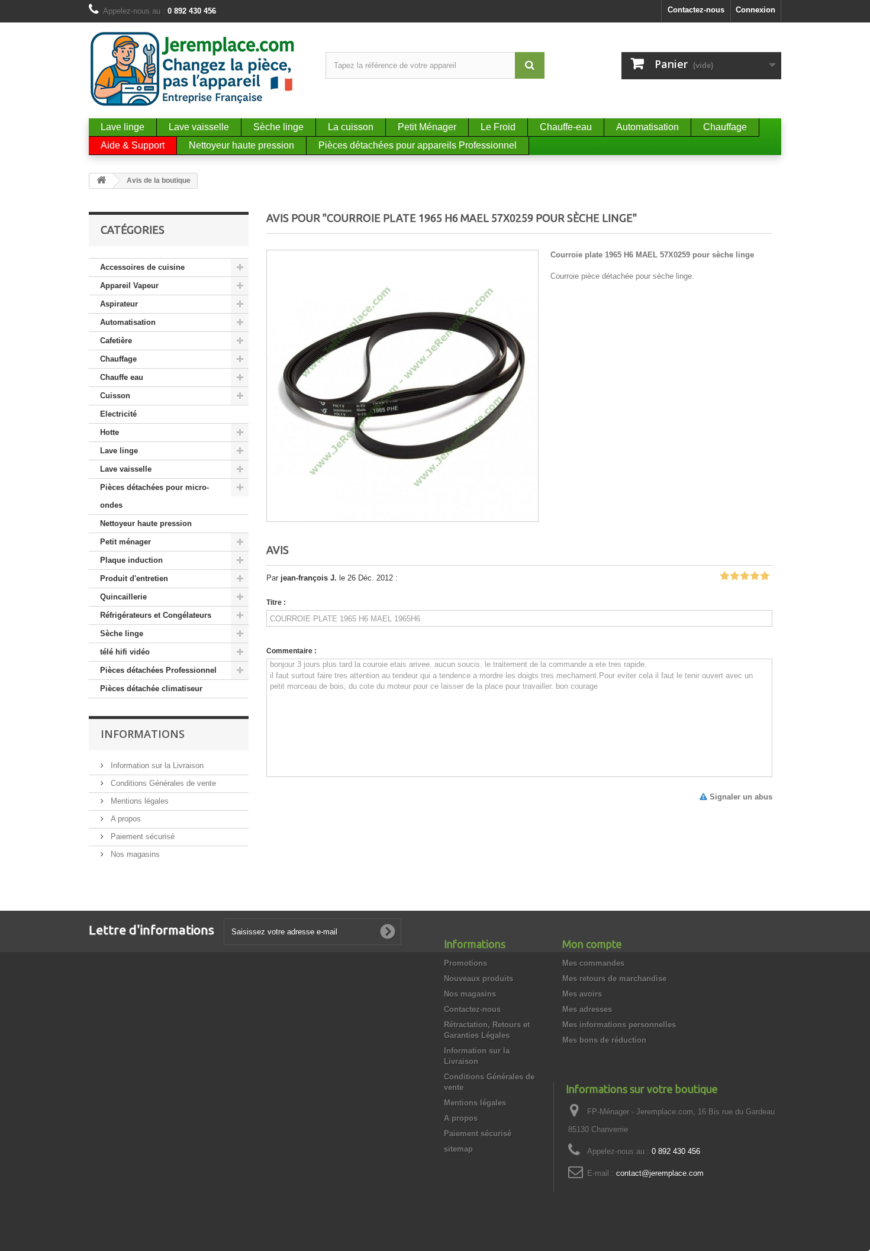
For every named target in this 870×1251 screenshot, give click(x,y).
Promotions (465, 963)
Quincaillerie (123, 596)
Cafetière (116, 340)
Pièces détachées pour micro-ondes (154, 496)
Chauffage (118, 358)
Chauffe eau (121, 377)
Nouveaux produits (478, 978)
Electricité (118, 414)
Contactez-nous (696, 9)
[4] (754, 576)
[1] (724, 576)
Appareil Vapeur (129, 285)
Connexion (755, 9)
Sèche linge (121, 633)
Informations (143, 734)
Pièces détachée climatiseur (151, 688)
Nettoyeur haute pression (146, 523)
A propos (124, 818)
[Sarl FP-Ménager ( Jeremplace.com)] (198, 69)
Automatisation (128, 322)
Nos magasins (134, 854)
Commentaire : (291, 651)
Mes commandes (593, 963)
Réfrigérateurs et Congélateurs (155, 615)
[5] (764, 576)
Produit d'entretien (134, 578)
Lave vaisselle (126, 469)
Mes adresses (587, 1009)
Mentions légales (138, 801)
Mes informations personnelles (619, 1024)
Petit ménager (125, 541)
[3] (744, 576)
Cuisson (115, 395)
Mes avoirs (582, 993)
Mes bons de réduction (604, 1040)
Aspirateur (119, 303)
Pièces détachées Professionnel (158, 670)
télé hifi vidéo (125, 651)
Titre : (276, 602)
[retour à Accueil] (101, 180)
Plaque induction (131, 560)
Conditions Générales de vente (162, 783)
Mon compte (592, 944)
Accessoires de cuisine (142, 267)
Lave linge (119, 450)
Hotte (109, 432)
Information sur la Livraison (156, 765)
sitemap (458, 1148)
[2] (734, 576)
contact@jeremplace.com (660, 1173)
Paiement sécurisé (141, 836)
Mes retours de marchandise (614, 978)
